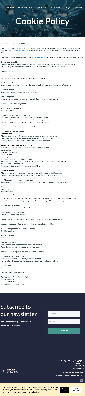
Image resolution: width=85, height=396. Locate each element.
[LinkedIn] (81, 380)
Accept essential (76, 389)
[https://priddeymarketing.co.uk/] (11, 371)
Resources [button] (55, 7)
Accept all (65, 389)
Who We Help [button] (25, 7)
